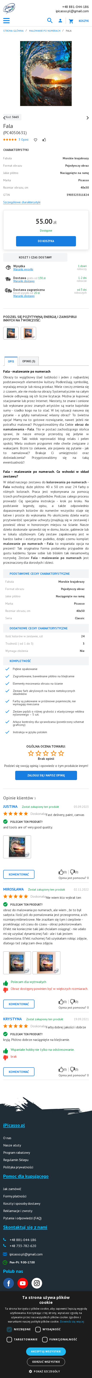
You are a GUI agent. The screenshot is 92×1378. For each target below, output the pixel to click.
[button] (46, 1371)
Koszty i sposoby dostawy (21, 1203)
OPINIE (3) (28, 361)
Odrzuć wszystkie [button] (46, 1362)
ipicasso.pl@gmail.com (72, 11)
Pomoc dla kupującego (26, 1176)
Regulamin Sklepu (15, 1160)
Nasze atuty (12, 1145)
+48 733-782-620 (23, 1246)
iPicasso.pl (14, 1125)
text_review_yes (61, 872)
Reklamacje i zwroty (17, 1211)
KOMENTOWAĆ (19, 874)
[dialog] (46, 1334)
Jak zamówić (12, 1189)
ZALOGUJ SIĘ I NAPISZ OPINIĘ (46, 775)
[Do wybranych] (35, 139)
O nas (7, 1138)
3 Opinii (23, 139)
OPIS (11, 361)
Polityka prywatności (18, 1167)
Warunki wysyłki (23, 269)
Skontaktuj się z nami (25, 1227)
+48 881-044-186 (75, 7)
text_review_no (72, 872)
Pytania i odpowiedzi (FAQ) (22, 1218)
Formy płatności (14, 1196)
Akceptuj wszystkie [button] (46, 1351)
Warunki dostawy (24, 281)
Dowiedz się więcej (72, 1321)
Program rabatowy (16, 1152)
